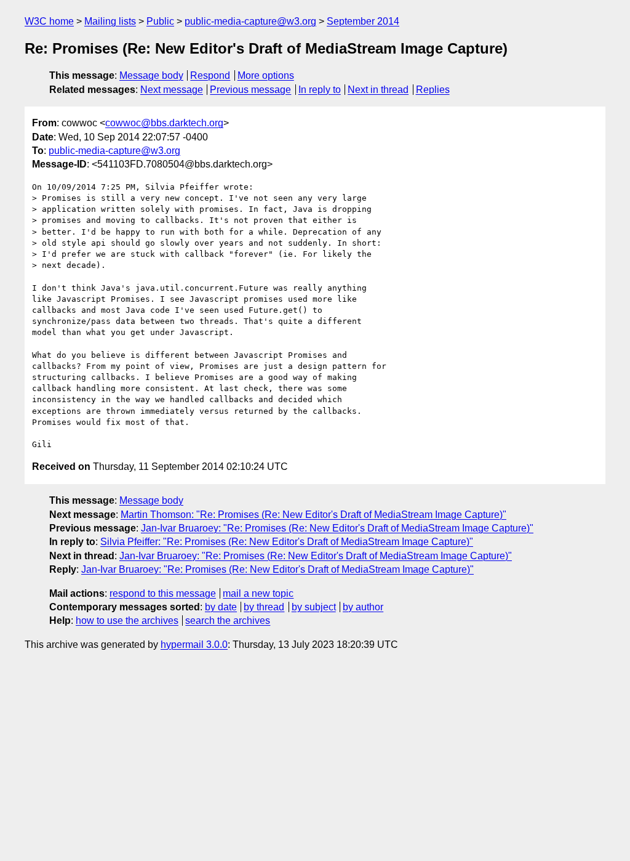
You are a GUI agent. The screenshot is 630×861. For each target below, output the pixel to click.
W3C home (49, 21)
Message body (151, 75)
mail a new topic (258, 593)
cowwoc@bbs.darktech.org (164, 123)
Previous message (250, 89)
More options (265, 75)
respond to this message (163, 593)
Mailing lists (110, 21)
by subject (314, 607)
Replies (433, 89)
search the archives (227, 620)
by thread (264, 607)
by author (363, 607)
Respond (210, 75)
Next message (171, 89)
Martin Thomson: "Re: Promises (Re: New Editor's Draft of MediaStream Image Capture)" (313, 514)
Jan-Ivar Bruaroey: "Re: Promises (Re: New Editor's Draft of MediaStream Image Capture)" (337, 528)
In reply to (319, 89)
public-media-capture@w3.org (250, 21)
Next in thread (378, 89)
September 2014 (363, 21)
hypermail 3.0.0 (194, 644)
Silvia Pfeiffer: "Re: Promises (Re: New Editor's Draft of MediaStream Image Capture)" (286, 541)
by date (221, 607)
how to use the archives (127, 620)
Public (160, 21)
